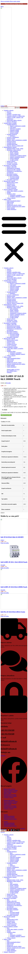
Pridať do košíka (6, 415)
